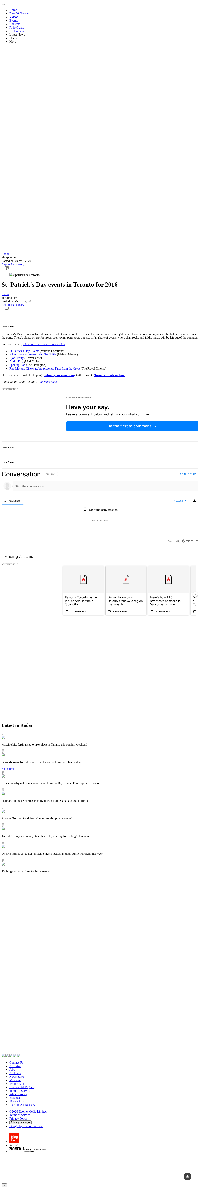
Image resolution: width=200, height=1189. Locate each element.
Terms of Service (19, 1090)
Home (13, 10)
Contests (14, 24)
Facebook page (47, 381)
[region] (100, 507)
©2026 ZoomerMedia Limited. (28, 1111)
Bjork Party (16, 358)
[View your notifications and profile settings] (194, 501)
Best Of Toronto (19, 13)
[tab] (12, 501)
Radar (5, 253)
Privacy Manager (20, 1122)
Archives (15, 1073)
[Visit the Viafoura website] (190, 541)
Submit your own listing (59, 375)
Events (13, 20)
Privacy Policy (18, 1094)
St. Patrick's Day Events (24, 351)
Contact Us (16, 1062)
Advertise (15, 1066)
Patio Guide (16, 27)
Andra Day (16, 361)
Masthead (15, 1080)
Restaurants (16, 31)
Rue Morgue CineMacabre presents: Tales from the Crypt (44, 368)
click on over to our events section (44, 344)
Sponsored (8, 768)
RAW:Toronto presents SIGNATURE (32, 354)
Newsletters (16, 1076)
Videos (13, 17)
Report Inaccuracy (13, 264)
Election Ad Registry (22, 1087)
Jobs (12, 1069)
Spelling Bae (17, 365)
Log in (182, 474)
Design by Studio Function (26, 1126)
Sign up (192, 474)
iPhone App (16, 1083)
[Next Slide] (195, 594)
